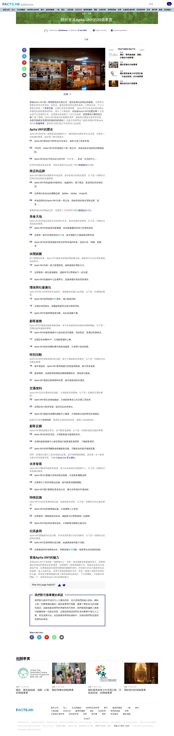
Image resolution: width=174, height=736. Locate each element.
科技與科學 (141, 10)
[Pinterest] (24, 62)
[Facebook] (24, 50)
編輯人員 (92, 608)
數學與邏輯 (88, 10)
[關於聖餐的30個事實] (113, 65)
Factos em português (148, 722)
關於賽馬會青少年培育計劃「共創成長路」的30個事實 (104, 691)
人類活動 (70, 10)
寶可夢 (154, 10)
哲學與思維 (112, 10)
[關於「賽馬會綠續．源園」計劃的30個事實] (113, 55)
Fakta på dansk (23, 722)
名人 (13, 10)
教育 (160, 10)
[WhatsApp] (24, 69)
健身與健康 (50, 10)
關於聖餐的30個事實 (128, 64)
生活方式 (78, 10)
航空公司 (6, 10)
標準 (56, 608)
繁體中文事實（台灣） (103, 726)
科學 (119, 10)
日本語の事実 (61, 726)
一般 (57, 10)
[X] (24, 56)
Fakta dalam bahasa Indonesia (29, 729)
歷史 (63, 10)
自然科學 (102, 10)
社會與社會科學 (129, 10)
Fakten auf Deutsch (101, 722)
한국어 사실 (72, 726)
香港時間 (46, 420)
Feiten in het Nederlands (68, 722)
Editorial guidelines (120, 30)
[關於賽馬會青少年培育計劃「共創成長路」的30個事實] (113, 73)
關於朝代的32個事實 (128, 83)
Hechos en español (130, 722)
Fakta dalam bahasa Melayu (143, 726)
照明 (54, 299)
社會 (89, 13)
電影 (95, 10)
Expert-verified (100, 30)
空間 (74, 210)
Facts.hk (11, 4)
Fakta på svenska (37, 722)
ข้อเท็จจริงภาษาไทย (86, 726)
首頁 (83, 13)
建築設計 (83, 210)
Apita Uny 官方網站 (66, 457)
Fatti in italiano (115, 722)
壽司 (60, 235)
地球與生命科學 (33, 10)
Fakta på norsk (52, 722)
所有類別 (167, 10)
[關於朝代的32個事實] (113, 83)
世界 (148, 10)
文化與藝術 (21, 10)
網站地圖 (126, 714)
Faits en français (85, 722)
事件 (42, 10)
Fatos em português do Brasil (29, 726)
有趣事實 (40, 123)
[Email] (24, 75)
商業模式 (83, 165)
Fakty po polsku (48, 726)
